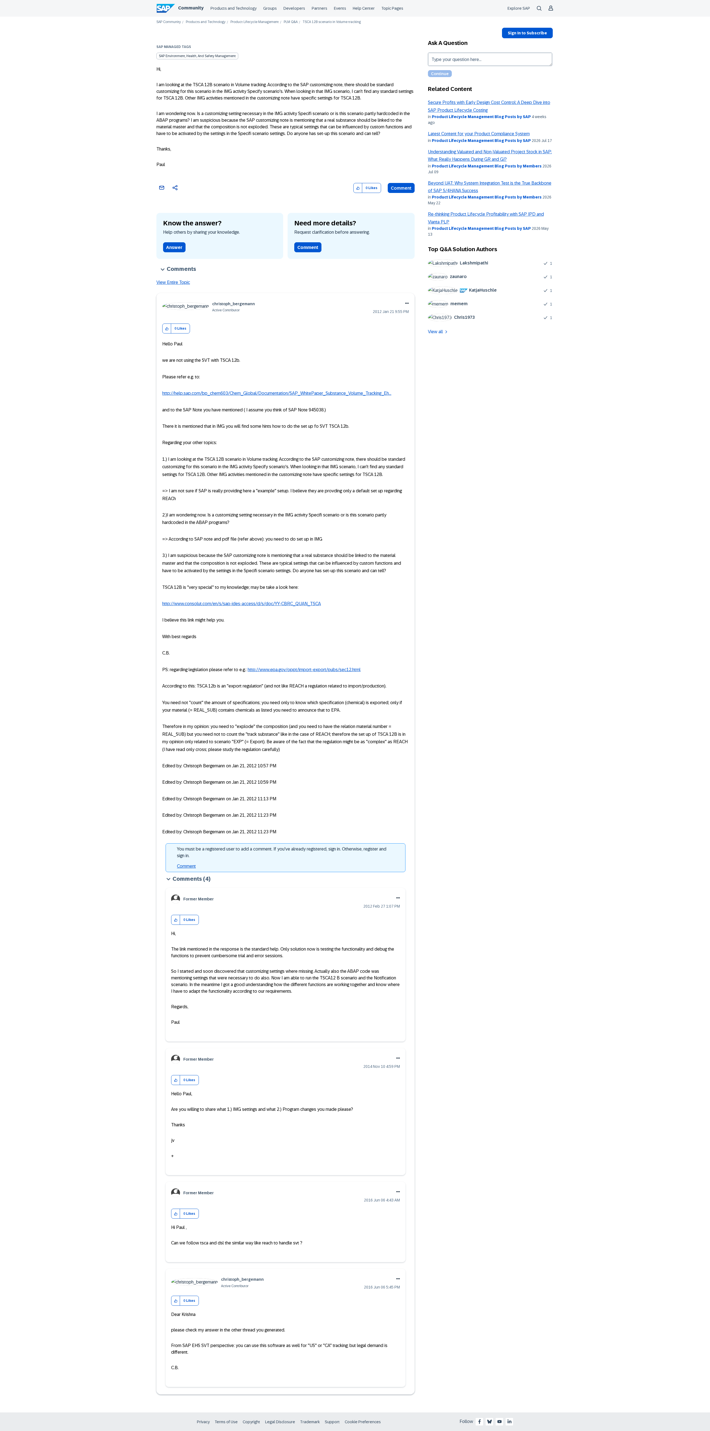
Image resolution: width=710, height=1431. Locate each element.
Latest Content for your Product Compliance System (479, 133)
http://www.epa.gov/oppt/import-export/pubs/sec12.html (304, 669)
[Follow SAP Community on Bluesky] (489, 1421)
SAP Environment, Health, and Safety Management (197, 56)
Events (340, 8)
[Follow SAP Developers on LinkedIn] (509, 1421)
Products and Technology (234, 8)
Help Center (364, 8)
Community (191, 8)
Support (332, 1422)
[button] (358, 188)
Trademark (310, 1422)
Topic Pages (392, 8)
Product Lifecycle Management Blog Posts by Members (487, 166)
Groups (270, 8)
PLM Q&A (291, 22)
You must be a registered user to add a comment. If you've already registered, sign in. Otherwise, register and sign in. (281, 852)
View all (435, 331)
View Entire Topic (173, 282)
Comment (401, 188)
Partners (319, 8)
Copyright (251, 1422)
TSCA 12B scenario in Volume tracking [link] (332, 22)
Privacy (203, 1422)
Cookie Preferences (363, 1422)
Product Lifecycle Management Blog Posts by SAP (481, 116)
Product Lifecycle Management (254, 22)
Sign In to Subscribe (527, 33)
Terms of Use (226, 1422)
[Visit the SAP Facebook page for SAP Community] (479, 1421)
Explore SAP (519, 8)
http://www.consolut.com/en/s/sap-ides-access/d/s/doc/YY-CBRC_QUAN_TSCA (241, 603)
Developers (294, 8)
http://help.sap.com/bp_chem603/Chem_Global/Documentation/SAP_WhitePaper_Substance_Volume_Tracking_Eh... (276, 393)
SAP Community (168, 22)
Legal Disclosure (280, 1422)
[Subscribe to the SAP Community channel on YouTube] (499, 1421)
